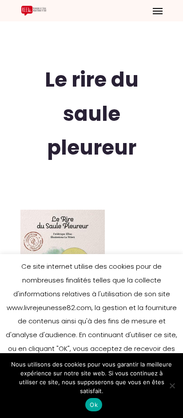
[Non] (171, 385)
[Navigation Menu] (158, 10)
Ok (94, 404)
